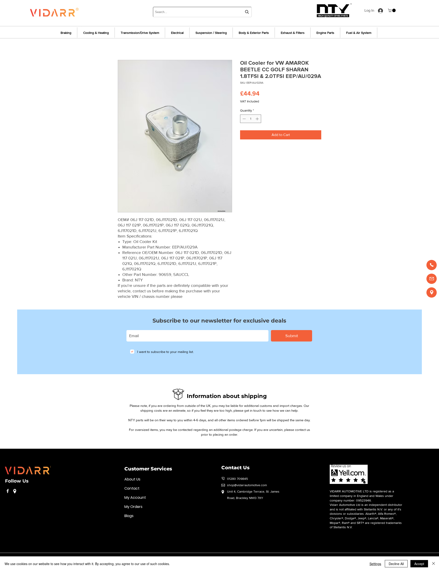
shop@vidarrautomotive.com (247, 485)
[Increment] (257, 119)
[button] (392, 10)
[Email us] (431, 279)
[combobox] (202, 12)
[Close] (433, 563)
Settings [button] (375, 563)
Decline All (396, 563)
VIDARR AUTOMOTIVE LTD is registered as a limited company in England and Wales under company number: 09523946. (362, 495)
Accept (419, 563)
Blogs (129, 515)
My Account (135, 497)
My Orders (133, 506)
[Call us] (431, 265)
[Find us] (431, 292)
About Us (132, 479)
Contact (131, 488)
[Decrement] (243, 119)
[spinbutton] (250, 119)
